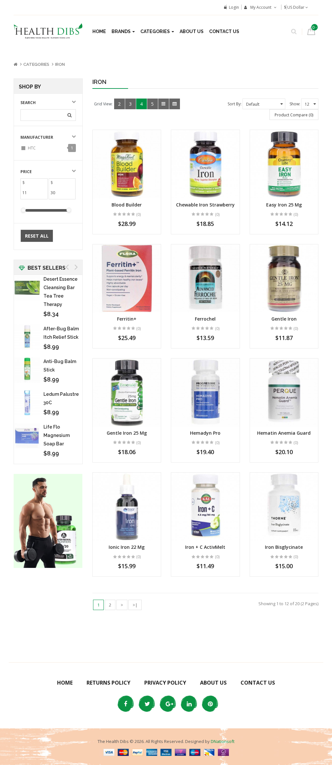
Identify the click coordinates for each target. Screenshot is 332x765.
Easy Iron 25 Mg (284, 205)
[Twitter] (146, 703)
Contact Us (258, 682)
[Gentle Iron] (284, 278)
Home (65, 682)
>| (135, 605)
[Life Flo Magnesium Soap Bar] (27, 436)
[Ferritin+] (127, 278)
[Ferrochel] (205, 278)
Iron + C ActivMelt (205, 547)
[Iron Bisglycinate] (284, 507)
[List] (163, 104)
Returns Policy (108, 682)
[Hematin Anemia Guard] (284, 393)
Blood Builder (127, 205)
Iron (60, 64)
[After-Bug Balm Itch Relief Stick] (27, 337)
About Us (213, 682)
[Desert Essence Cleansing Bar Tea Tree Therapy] (27, 288)
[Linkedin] (188, 703)
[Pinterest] (209, 703)
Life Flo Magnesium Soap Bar (56, 435)
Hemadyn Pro (205, 433)
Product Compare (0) (294, 115)
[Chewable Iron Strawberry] (205, 164)
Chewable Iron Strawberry (205, 205)
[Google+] (167, 703)
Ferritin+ (126, 319)
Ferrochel (205, 319)
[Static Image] (48, 521)
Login (234, 7)
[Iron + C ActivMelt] (205, 507)
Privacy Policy (165, 682)
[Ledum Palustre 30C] (27, 403)
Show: (295, 104)
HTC (32, 148)
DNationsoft (222, 741)
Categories (36, 64)
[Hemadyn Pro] (205, 393)
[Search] (294, 30)
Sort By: (235, 104)
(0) (138, 214)
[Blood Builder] (127, 164)
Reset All (37, 236)
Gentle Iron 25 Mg (127, 433)
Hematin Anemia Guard (284, 433)
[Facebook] (125, 703)
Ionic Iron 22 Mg (127, 547)
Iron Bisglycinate (284, 547)
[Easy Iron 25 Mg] (284, 164)
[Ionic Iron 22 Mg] (127, 507)
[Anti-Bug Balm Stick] (27, 370)
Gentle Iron (284, 319)
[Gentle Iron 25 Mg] (127, 393)
